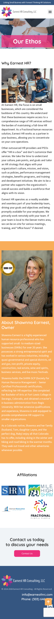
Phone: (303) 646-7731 (36, 599)
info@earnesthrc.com (37, 594)
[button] (50, 11)
